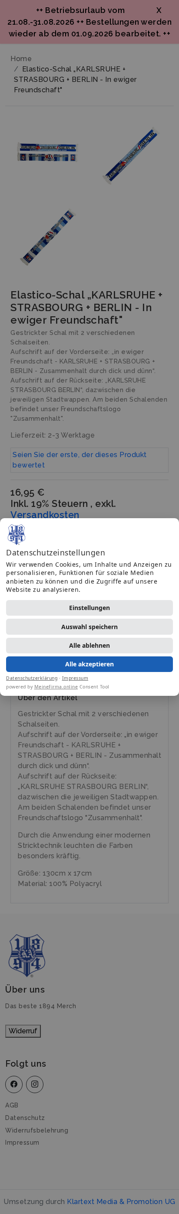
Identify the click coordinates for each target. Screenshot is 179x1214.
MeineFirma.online (56, 687)
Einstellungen (89, 608)
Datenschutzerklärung (31, 678)
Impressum (75, 678)
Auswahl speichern (89, 627)
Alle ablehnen (89, 645)
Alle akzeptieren (89, 664)
